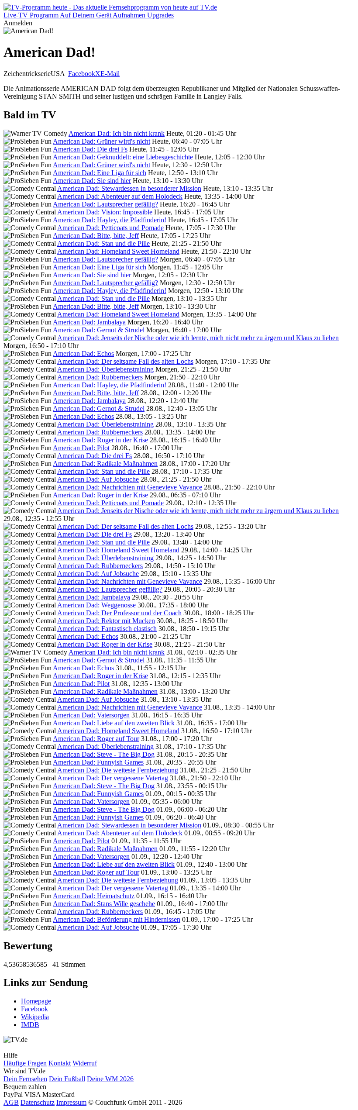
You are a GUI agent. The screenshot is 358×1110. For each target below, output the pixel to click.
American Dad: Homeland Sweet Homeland (118, 251)
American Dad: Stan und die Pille (103, 243)
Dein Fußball (67, 1078)
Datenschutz (38, 1102)
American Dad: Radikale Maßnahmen (105, 463)
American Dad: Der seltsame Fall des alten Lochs (125, 361)
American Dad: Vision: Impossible (104, 212)
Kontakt (59, 1063)
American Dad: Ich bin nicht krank (117, 133)
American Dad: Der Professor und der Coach (119, 613)
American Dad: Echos (83, 353)
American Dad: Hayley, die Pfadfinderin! (109, 220)
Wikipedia (35, 1016)
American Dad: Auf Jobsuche (98, 479)
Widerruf (84, 1063)
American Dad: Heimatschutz (93, 896)
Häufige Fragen (25, 1063)
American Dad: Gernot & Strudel (99, 330)
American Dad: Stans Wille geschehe (104, 903)
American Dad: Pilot (81, 448)
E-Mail (110, 73)
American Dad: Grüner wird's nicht (101, 141)
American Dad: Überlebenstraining (105, 369)
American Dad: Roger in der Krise (100, 440)
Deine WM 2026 (110, 1078)
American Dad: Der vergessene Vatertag (112, 778)
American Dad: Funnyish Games (98, 762)
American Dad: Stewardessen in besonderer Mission (129, 188)
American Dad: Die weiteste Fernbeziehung (117, 770)
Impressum (71, 1102)
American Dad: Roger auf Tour (96, 738)
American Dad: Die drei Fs (90, 149)
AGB (11, 1102)
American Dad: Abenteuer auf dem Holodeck (119, 196)
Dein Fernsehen (25, 1078)
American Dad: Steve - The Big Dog (104, 754)
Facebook (81, 73)
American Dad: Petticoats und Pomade (110, 227)
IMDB (30, 1024)
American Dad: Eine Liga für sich (99, 172)
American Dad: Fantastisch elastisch (107, 628)
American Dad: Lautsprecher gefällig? (105, 204)
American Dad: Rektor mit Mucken (106, 620)
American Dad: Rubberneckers (100, 377)
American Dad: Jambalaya (89, 322)
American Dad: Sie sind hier (92, 180)
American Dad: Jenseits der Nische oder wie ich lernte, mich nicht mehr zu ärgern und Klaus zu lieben (198, 337)
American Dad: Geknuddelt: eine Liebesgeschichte (123, 157)
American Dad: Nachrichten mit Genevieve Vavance (129, 487)
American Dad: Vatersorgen (91, 715)
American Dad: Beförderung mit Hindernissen (116, 919)
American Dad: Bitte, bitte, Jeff (96, 235)
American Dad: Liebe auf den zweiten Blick (114, 723)
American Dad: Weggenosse (96, 605)
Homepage (36, 1001)
